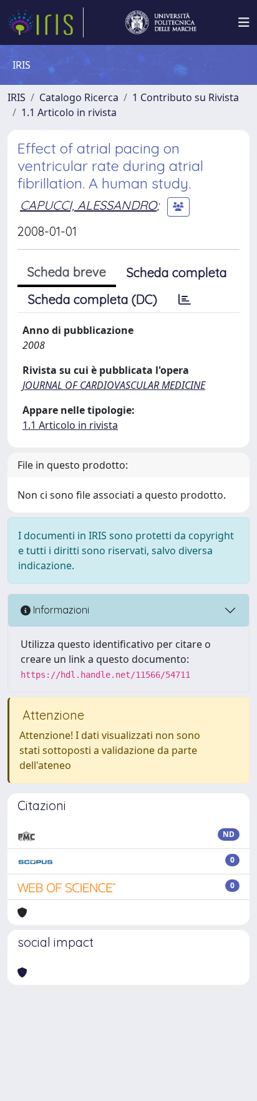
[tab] (184, 299)
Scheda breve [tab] (66, 272)
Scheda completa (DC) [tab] (92, 299)
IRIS (16, 97)
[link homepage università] (161, 22)
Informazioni (60, 610)
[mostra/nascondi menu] (244, 22)
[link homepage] (45, 22)
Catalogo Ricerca (79, 97)
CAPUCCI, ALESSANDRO (88, 205)
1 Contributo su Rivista (185, 97)
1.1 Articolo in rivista (69, 112)
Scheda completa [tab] (177, 272)
